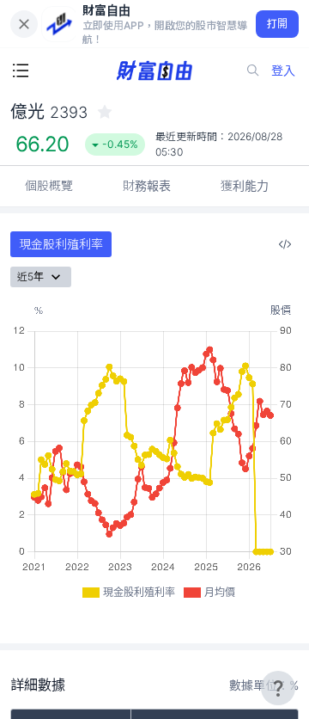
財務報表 (147, 185)
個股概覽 (49, 185)
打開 (277, 23)
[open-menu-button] (20, 70)
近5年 (30, 276)
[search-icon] (253, 70)
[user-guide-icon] (278, 688)
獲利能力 (245, 185)
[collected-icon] (104, 112)
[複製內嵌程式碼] (285, 244)
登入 (283, 70)
